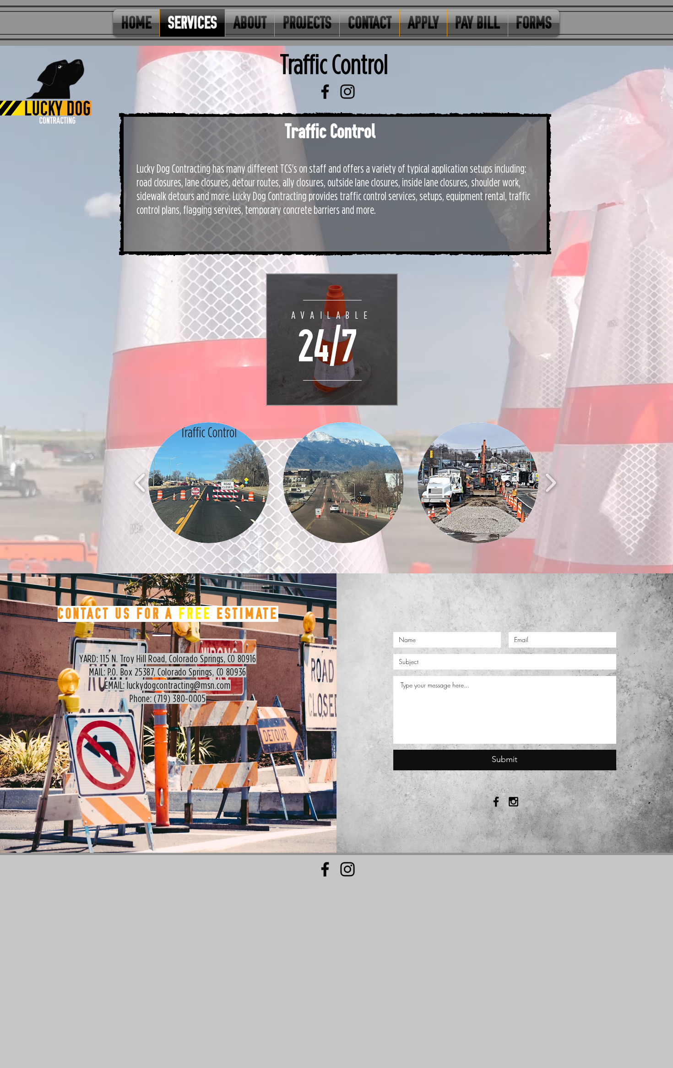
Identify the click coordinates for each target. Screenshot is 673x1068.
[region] (332, 339)
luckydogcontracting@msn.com (179, 685)
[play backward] (140, 482)
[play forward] (550, 482)
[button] (208, 482)
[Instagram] (347, 91)
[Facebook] (325, 91)
